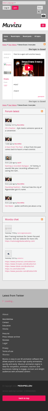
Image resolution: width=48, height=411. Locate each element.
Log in (6, 8)
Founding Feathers (13, 187)
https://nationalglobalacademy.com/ (20, 241)
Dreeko (6, 79)
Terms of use (7, 351)
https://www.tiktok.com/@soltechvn (19, 266)
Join (15, 8)
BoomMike (20, 125)
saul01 (19, 163)
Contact (5, 322)
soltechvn (20, 258)
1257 (5, 85)
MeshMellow (7, 319)
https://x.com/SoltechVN (15, 269)
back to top (24, 398)
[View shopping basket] (43, 15)
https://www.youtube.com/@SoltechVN (21, 271)
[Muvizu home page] (11, 24)
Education (6, 325)
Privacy (5, 348)
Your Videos (12, 45)
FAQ (5, 40)
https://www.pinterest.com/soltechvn (20, 261)
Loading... (9, 301)
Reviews (5, 340)
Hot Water (9, 206)
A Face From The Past (14, 147)
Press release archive (11, 337)
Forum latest (12, 111)
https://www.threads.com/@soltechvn (20, 264)
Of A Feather (10, 128)
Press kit (5, 333)
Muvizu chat (12, 219)
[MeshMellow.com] (24, 386)
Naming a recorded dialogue (17, 166)
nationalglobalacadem (24, 233)
